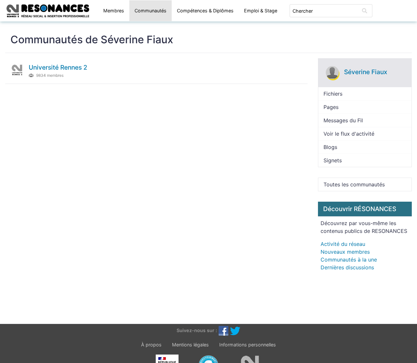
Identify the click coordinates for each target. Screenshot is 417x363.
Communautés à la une (349, 259)
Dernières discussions (347, 267)
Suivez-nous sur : (197, 330)
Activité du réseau (343, 244)
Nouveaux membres (345, 252)
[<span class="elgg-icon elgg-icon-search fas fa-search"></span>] (364, 10)
